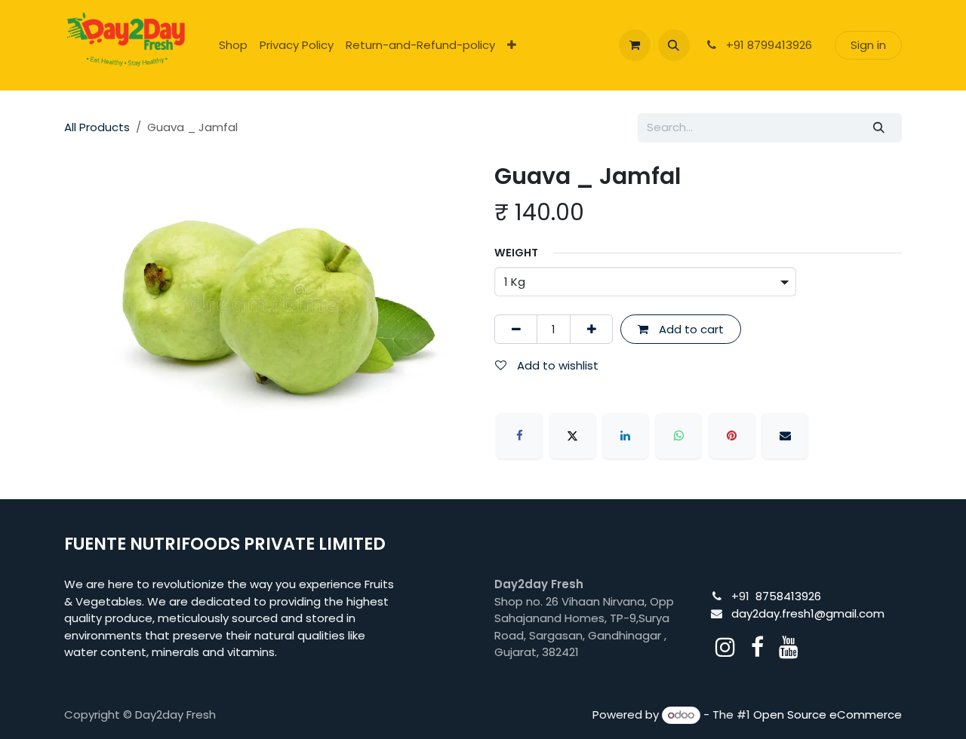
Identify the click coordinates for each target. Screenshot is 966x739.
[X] (572, 435)
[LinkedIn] (625, 435)
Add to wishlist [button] (556, 365)
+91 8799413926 (767, 45)
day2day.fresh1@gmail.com (807, 613)
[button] (674, 45)
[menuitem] (233, 45)
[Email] (785, 435)
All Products (97, 127)
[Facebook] (519, 435)
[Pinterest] (732, 435)
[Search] (879, 128)
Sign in (868, 45)
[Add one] (591, 329)
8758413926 (788, 596)
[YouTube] (788, 647)
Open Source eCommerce (827, 714)
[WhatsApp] (678, 435)
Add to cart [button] (690, 329)
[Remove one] (515, 329)
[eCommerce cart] (635, 45)
